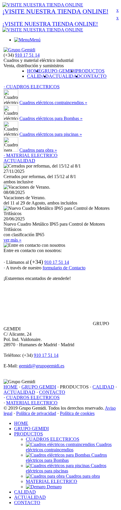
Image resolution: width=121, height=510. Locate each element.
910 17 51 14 (27, 55)
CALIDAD (38, 76)
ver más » (12, 239)
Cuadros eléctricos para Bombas (66, 457)
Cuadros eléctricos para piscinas (66, 468)
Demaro (54, 486)
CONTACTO (93, 76)
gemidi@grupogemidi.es (41, 365)
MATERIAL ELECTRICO (32, 402)
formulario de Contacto (64, 267)
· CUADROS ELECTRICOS (32, 86)
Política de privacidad (36, 413)
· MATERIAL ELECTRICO (31, 155)
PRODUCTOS (90, 70)
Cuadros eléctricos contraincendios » (53, 102)
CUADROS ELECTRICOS (33, 397)
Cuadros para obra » (38, 150)
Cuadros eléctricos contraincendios (69, 447)
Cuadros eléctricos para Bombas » (51, 118)
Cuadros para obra (82, 476)
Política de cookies (77, 413)
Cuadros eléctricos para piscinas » (50, 134)
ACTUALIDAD (64, 76)
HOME (34, 70)
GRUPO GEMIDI (58, 70)
